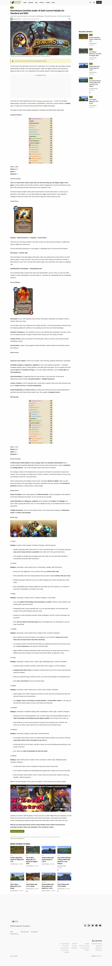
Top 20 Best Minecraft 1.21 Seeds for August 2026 (32, 860)
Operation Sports (85, 948)
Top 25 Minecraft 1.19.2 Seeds (63, 885)
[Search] (90, 2)
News (25, 2)
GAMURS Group (99, 956)
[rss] (85, 925)
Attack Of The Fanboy (96, 943)
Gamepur (87, 943)
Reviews (30, 2)
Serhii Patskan (14, 864)
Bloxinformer (98, 950)
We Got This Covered (84, 945)
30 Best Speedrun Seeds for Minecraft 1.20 (17, 859)
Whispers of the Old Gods (44, 101)
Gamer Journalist (64, 948)
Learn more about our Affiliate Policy (17, 838)
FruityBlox (86, 950)
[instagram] (88, 925)
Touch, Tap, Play (65, 950)
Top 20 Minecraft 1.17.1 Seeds (31, 885)
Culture (41, 2)
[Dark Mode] (94, 2)
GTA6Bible (66, 952)
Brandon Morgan (61, 866)
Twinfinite (74, 943)
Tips (36, 2)
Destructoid (99, 945)
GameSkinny (74, 948)
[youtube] (100, 925)
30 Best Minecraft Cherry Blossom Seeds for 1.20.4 (48, 886)
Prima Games (65, 945)
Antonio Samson (46, 890)
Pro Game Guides (65, 943)
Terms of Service (25, 931)
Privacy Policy (34, 931)
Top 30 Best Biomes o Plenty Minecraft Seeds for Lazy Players (64, 860)
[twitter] (92, 925)
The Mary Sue (98, 948)
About (11, 931)
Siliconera (74, 945)
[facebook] (96, 925)
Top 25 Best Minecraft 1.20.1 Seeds (15, 886)
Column (48, 2)
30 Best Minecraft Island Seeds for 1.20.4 (48, 859)
